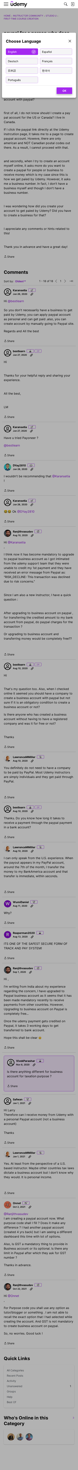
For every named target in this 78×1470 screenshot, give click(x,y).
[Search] (65, 4)
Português (14, 79)
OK (64, 90)
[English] (19, 4)
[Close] (70, 41)
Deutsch (13, 61)
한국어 (46, 70)
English (12, 51)
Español (47, 51)
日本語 (12, 70)
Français (47, 61)
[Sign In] (72, 4)
